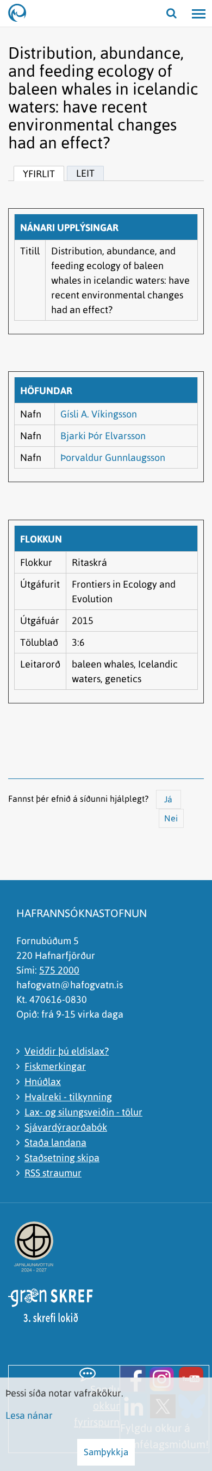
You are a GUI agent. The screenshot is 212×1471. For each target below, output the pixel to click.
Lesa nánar (29, 1415)
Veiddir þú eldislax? (66, 1051)
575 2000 (59, 970)
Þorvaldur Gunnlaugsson (112, 457)
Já (168, 799)
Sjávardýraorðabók (65, 1127)
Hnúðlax (42, 1081)
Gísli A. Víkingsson (98, 414)
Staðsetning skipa (61, 1157)
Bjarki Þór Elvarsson (103, 435)
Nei (171, 818)
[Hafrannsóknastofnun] (21, 13)
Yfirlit (39, 173)
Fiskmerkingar (55, 1066)
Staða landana (55, 1142)
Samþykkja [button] (106, 1452)
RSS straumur (53, 1173)
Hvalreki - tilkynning (68, 1096)
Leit (85, 173)
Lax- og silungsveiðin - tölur (83, 1112)
